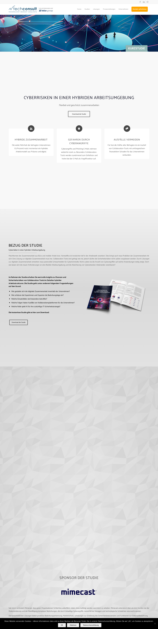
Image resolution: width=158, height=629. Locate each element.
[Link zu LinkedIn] (144, 2)
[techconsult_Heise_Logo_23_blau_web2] (33, 9)
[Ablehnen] (155, 623)
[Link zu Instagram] (147, 2)
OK (62, 625)
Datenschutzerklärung (91, 625)
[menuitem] (79, 9)
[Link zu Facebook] (140, 2)
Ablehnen (73, 625)
